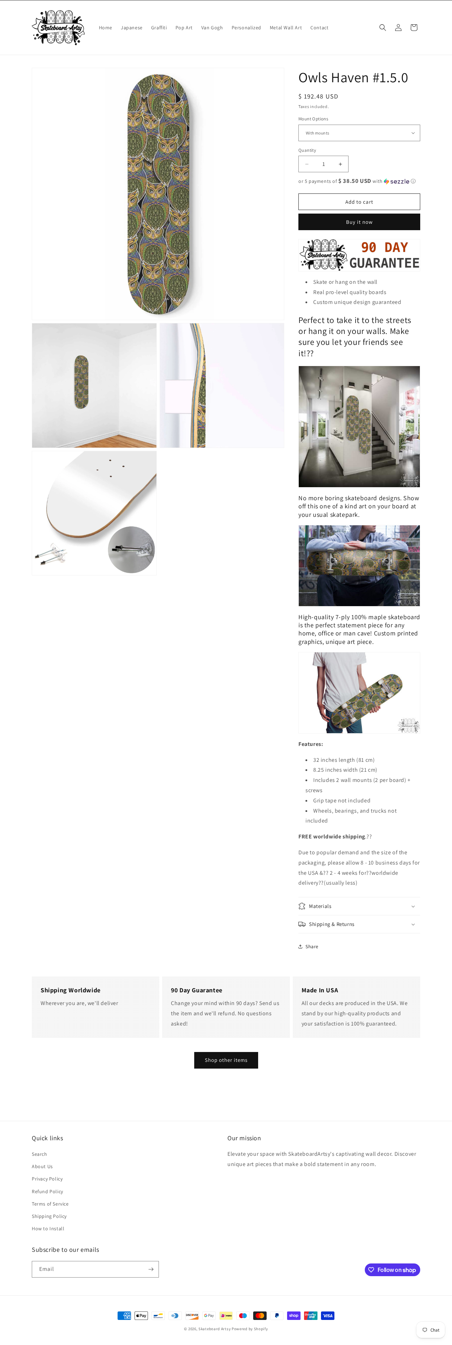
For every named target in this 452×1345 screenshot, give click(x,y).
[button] (383, 27)
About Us (42, 1166)
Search (39, 1154)
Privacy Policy (47, 1179)
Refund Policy (47, 1191)
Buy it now (359, 222)
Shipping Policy (49, 1216)
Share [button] (312, 946)
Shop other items (226, 1060)
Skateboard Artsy (214, 1328)
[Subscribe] (151, 1269)
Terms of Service (50, 1204)
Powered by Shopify (250, 1328)
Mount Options (313, 119)
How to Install (48, 1228)
